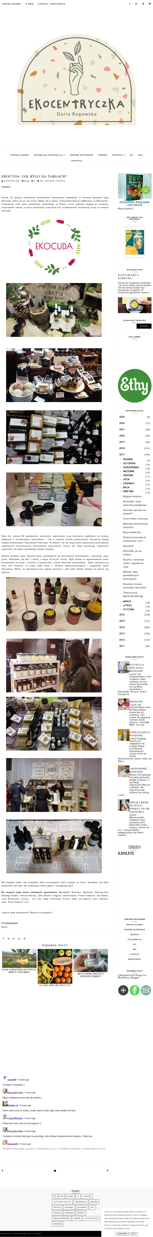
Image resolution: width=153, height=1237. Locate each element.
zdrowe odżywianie (62, 1218)
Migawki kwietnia (132, 496)
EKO (140, 155)
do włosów (82, 1207)
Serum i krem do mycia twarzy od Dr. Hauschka (139, 807)
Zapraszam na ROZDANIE (139, 734)
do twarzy (69, 1207)
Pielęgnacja (134, 939)
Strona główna (134, 925)
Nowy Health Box (132, 532)
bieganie (94, 1202)
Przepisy (118, 155)
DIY (132, 155)
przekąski (69, 1213)
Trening (103, 155)
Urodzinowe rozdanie (138, 770)
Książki (70, 1196)
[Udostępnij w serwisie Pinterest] (24, 939)
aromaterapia (81, 1202)
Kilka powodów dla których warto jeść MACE (19, 970)
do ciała (57, 1207)
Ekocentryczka (24, 1233)
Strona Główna (11, 4)
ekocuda (50, 181)
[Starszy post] (108, 1170)
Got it (133, 1234)
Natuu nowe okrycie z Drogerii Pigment (90, 975)
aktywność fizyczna (62, 1202)
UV (78, 1196)
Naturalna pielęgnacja (49, 155)
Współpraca (134, 959)
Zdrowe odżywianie (81, 155)
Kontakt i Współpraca (51, 4)
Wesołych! (128, 546)
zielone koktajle (91, 1218)
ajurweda (87, 1196)
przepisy (80, 1213)
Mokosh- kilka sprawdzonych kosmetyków (131, 575)
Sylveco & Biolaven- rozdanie (136, 667)
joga (92, 1207)
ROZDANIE (136, 701)
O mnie (29, 4)
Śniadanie (58, 1224)
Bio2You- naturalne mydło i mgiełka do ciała (133, 563)
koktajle (57, 1213)
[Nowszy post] (2, 1170)
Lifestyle (76, 161)
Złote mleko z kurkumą (128, 276)
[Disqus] (55, 1031)
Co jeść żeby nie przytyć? (55, 985)
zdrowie (77, 1218)
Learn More (122, 1234)
